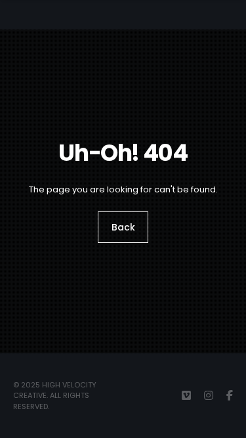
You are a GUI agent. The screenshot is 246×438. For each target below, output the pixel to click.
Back (123, 227)
